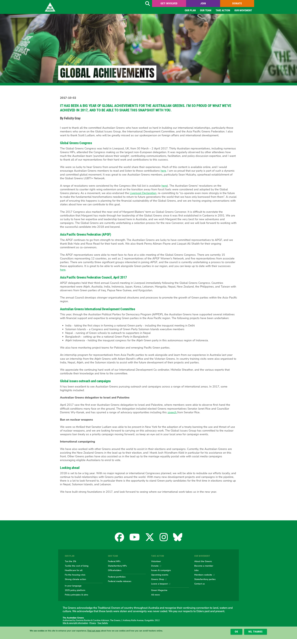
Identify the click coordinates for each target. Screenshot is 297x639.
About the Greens (203, 561)
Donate (237, 3)
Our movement (243, 10)
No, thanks (255, 631)
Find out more (93, 630)
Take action (223, 10)
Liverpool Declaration (143, 193)
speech (172, 412)
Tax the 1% (70, 561)
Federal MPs (114, 561)
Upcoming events (159, 574)
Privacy (92, 623)
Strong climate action (75, 579)
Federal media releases (119, 581)
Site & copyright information (75, 623)
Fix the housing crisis (75, 574)
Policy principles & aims (76, 594)
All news (155, 594)
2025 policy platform (75, 590)
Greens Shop (157, 579)
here (163, 171)
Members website (203, 574)
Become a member (203, 565)
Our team (205, 10)
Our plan (190, 10)
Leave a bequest (159, 583)
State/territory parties (205, 579)
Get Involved (169, 3)
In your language (73, 585)
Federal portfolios (117, 576)
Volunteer (156, 561)
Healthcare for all (73, 570)
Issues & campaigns (161, 570)
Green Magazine (159, 590)
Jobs (196, 570)
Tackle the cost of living (76, 565)
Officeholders (114, 570)
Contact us (199, 583)
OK (236, 631)
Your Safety (102, 623)
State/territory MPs (117, 565)
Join (203, 3)
